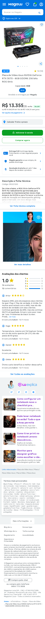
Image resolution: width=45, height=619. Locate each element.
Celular (22, 500)
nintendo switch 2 (11, 500)
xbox (5, 492)
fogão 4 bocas (26, 508)
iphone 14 (24, 488)
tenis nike (20, 504)
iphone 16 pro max (12, 490)
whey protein (29, 492)
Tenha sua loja (28, 531)
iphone (11, 492)
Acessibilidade (28, 535)
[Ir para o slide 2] (20, 66)
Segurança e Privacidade (9, 540)
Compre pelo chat (19, 580)
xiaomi (22, 498)
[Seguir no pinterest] (33, 392)
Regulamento (9, 535)
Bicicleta (21, 502)
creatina (19, 492)
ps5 (31, 488)
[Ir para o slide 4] (24, 66)
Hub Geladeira (33, 486)
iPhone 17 (18, 484)
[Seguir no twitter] (12, 392)
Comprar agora (22, 140)
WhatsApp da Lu (10, 531)
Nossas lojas (27, 527)
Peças (24, 601)
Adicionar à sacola (24, 133)
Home (6, 601)
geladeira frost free (11, 508)
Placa (36, 469)
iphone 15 (15, 488)
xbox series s (13, 498)
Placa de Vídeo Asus (25, 469)
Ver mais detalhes (22, 265)
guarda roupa (32, 506)
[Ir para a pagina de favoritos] (27, 4)
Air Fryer (37, 488)
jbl (38, 502)
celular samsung (26, 496)
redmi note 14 (9, 504)
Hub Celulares (21, 486)
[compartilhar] (40, 64)
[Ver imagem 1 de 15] (22, 42)
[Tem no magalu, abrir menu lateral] (4, 4)
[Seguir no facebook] (19, 392)
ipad (23, 506)
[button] (39, 12)
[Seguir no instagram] (26, 392)
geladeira (24, 490)
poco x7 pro (34, 490)
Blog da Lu (8, 527)
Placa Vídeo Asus (8, 473)
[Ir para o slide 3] (22, 66)
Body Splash (31, 502)
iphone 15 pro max (11, 496)
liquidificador (15, 506)
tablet (13, 502)
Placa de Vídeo (34, 601)
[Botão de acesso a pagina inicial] (15, 4)
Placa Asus (31, 473)
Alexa (16, 510)
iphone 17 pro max (28, 494)
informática (15, 601)
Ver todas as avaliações (22, 374)
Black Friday (8, 484)
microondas (8, 494)
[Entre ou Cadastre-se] (41, 4)
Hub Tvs (7, 488)
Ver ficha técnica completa (22, 206)
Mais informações (21, 521)
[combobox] (22, 12)
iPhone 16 (27, 484)
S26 (33, 484)
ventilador (30, 498)
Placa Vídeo (21, 473)
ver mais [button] (12, 317)
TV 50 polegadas (26, 510)
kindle (16, 494)
